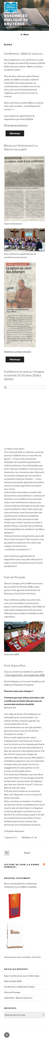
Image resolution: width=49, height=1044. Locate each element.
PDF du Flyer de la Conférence (15, 125)
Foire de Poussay (14, 577)
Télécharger (14, 133)
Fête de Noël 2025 (13, 981)
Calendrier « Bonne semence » (18, 998)
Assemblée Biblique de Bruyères (16, 20)
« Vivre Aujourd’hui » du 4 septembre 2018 (24, 675)
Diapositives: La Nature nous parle (17, 352)
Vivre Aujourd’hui (15, 665)
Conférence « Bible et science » (23, 53)
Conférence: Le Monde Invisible (19, 987)
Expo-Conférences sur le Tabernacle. (22, 976)
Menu (26, 34)
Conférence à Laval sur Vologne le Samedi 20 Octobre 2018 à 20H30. (24, 375)
